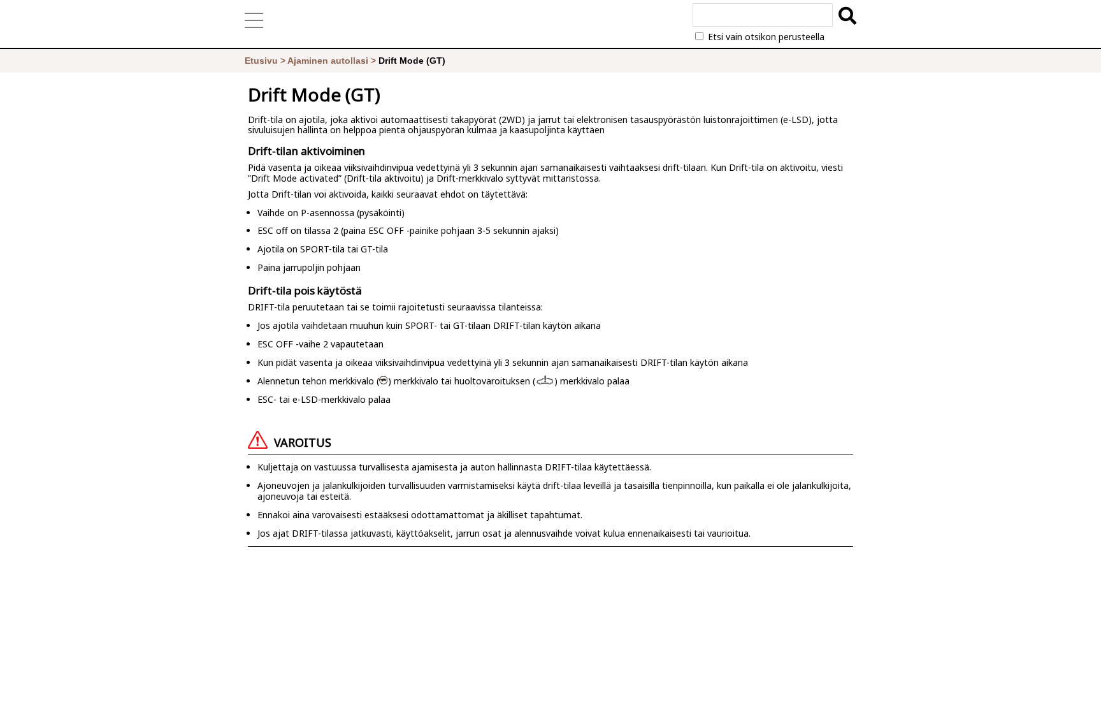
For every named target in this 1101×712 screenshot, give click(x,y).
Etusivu (261, 60)
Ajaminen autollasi (327, 60)
